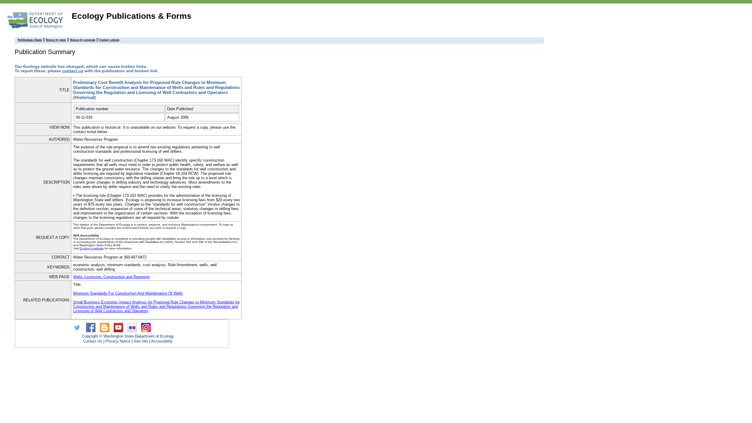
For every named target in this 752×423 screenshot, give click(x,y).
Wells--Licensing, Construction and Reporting (111, 277)
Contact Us (92, 341)
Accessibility (162, 341)
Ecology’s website (92, 248)
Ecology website (109, 39)
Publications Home (30, 39)
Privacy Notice (117, 341)
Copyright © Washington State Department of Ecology (128, 336)
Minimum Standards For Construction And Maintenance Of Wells (128, 293)
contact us (72, 71)
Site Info (141, 341)
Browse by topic (56, 39)
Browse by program (82, 39)
